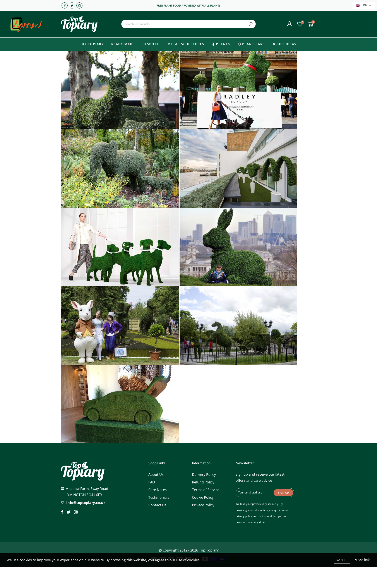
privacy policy (244, 516)
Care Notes (157, 489)
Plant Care (253, 44)
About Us (156, 474)
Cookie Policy (203, 497)
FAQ (151, 482)
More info (362, 559)
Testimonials (158, 497)
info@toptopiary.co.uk (86, 502)
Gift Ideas (286, 44)
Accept (342, 560)
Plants (223, 44)
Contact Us (157, 505)
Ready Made (123, 44)
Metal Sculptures (186, 44)
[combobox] (188, 24)
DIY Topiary (92, 44)
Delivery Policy (204, 474)
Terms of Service (205, 489)
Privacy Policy (203, 505)
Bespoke (150, 44)
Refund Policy (203, 482)
